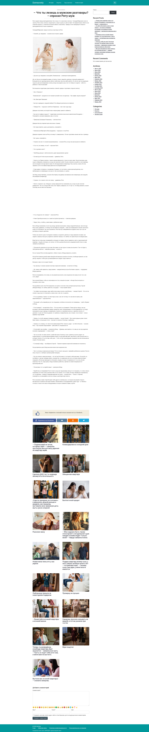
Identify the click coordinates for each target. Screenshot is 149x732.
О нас (34, 728)
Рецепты (59, 2)
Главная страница (61, 9)
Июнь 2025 (97, 93)
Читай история (79, 2)
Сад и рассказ (68, 2)
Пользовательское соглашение (77, 728)
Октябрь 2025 (98, 86)
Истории (51, 2)
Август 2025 (98, 89)
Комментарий (37, 690)
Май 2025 (97, 95)
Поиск (95, 10)
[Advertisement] (61, 201)
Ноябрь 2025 (98, 84)
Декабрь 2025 (98, 82)
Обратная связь (42, 728)
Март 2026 (97, 77)
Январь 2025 (98, 102)
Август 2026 (98, 68)
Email (53, 710)
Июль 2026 (97, 70)
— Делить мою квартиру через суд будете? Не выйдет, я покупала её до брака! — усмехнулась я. (105, 22)
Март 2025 (97, 98)
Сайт (72, 710)
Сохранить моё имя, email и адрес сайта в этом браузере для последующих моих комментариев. (60, 715)
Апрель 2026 (98, 75)
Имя (34, 710)
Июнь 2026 (97, 72)
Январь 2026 (98, 81)
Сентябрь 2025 (99, 88)
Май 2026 (97, 74)
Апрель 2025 (98, 96)
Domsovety (38, 2)
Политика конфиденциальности (58, 728)
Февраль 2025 (98, 100)
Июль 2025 (97, 91)
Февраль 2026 (98, 79)
